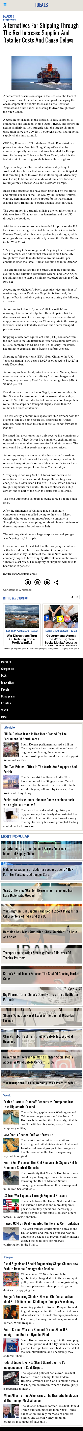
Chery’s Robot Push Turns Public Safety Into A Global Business (38, 1039)
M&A (3, 675)
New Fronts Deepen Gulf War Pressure (28, 1134)
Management (9, 696)
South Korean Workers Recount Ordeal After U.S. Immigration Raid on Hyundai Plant (35, 1332)
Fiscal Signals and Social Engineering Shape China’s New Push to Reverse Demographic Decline (40, 1266)
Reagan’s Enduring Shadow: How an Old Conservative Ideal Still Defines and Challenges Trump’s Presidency (38, 1299)
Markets (6, 661)
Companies (7, 668)
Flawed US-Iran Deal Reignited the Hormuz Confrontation (41, 1223)
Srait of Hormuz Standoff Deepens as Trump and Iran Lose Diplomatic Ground (38, 893)
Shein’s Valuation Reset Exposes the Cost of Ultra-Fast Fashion (39, 1018)
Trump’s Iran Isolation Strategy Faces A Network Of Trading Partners (37, 955)
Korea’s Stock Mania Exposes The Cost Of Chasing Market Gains (41, 976)
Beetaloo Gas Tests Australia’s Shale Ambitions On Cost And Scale (40, 934)
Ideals (41, 4)
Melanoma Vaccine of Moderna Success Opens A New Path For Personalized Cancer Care (38, 872)
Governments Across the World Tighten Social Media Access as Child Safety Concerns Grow (38, 1059)
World (4, 710)
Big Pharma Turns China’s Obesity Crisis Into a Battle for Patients (40, 997)
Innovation (7, 682)
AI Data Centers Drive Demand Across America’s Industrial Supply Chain (34, 851)
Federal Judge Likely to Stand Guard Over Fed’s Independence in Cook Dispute (34, 1365)
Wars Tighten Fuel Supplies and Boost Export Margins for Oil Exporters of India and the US (40, 913)
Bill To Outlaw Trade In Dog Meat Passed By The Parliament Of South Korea (35, 736)
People (5, 689)
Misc (4, 716)
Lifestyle (6, 703)
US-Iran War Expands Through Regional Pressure (35, 1195)
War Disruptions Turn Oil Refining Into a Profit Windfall (39, 1082)
